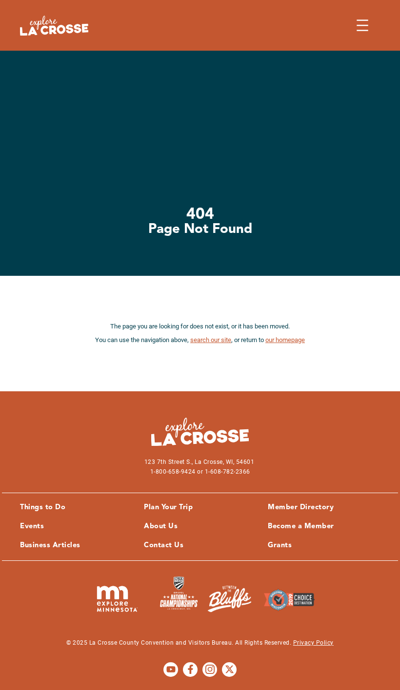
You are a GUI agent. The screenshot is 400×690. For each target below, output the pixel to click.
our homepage (285, 340)
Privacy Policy (313, 642)
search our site (210, 340)
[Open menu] (362, 25)
